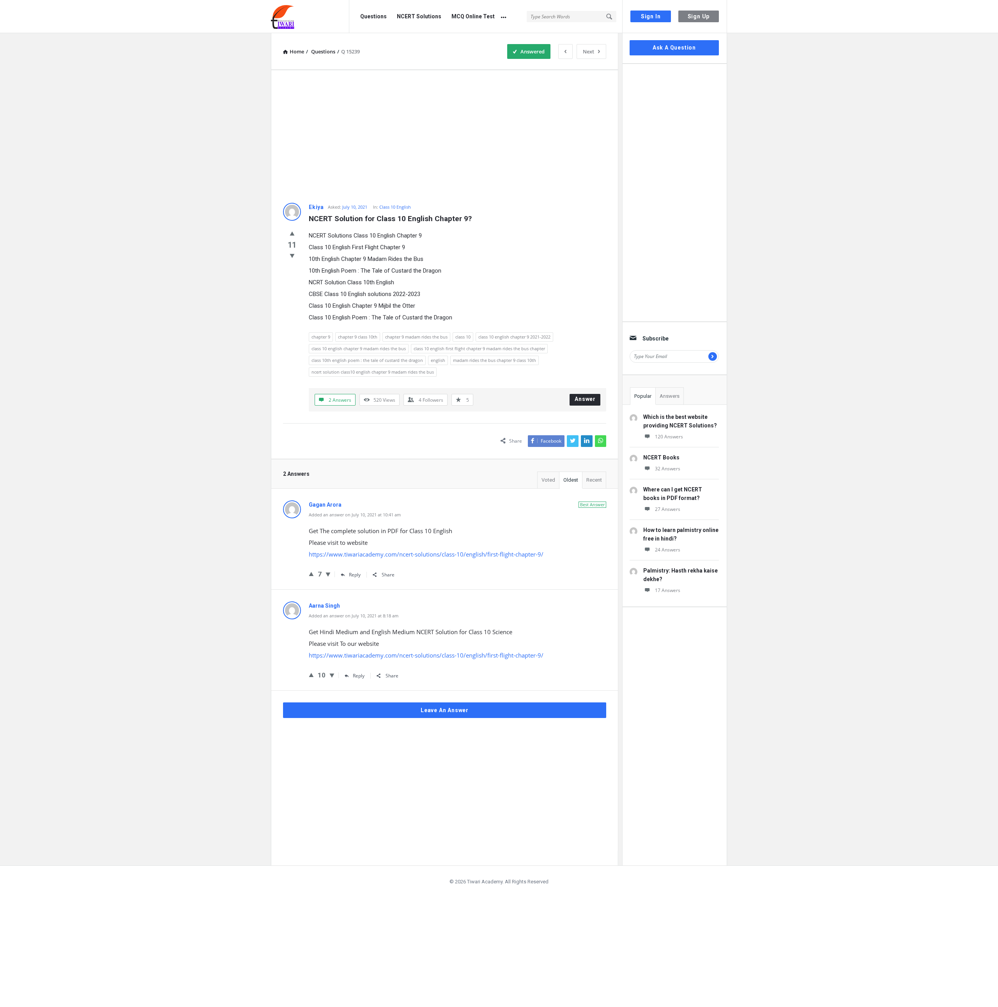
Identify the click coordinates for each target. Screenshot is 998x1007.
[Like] (292, 233)
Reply (355, 574)
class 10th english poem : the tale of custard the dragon (367, 360)
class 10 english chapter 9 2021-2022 (514, 337)
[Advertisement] (444, 136)
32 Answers (667, 468)
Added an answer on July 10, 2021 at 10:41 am (355, 515)
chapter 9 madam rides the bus (416, 337)
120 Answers (669, 436)
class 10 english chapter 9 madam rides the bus (358, 348)
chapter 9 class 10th (357, 337)
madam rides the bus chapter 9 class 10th (494, 360)
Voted (548, 480)
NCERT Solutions (419, 16)
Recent (594, 480)
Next (588, 51)
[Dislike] (292, 255)
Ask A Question (674, 47)
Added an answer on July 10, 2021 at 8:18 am (353, 616)
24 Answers (667, 549)
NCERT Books (661, 457)
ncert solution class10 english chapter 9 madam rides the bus (372, 372)
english (438, 360)
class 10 (463, 337)
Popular (642, 396)
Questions (373, 16)
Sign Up (699, 16)
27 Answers (667, 509)
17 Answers (667, 590)
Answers (669, 396)
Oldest (570, 480)
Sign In (651, 16)
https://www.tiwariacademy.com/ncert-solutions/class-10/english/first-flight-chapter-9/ (426, 554)
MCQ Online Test (473, 16)
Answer (585, 399)
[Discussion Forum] (310, 16)
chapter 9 (320, 337)
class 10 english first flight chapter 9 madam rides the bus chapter (479, 348)
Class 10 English (395, 207)
